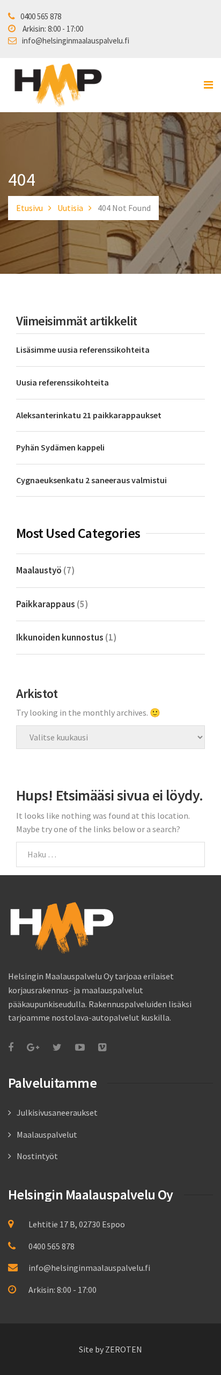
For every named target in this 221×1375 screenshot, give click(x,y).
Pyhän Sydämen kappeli (60, 447)
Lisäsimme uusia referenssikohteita (83, 349)
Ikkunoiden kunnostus (60, 637)
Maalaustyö (39, 570)
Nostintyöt (37, 1156)
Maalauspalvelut (47, 1134)
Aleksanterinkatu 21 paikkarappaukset (88, 415)
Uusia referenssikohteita (62, 382)
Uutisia (70, 207)
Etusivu (29, 207)
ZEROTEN (123, 1349)
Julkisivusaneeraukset (57, 1112)
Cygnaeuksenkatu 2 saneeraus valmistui (91, 480)
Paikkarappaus (45, 604)
